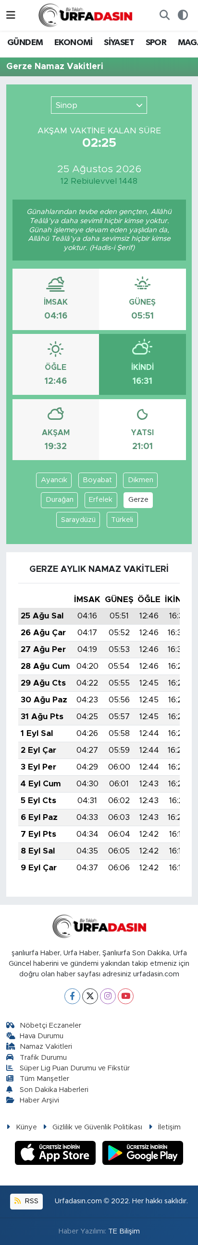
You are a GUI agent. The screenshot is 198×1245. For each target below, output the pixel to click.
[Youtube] (126, 996)
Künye (26, 1127)
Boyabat (97, 480)
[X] (90, 996)
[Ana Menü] (10, 15)
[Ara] (164, 15)
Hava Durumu (41, 1036)
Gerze (138, 499)
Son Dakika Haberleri (54, 1089)
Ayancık (54, 480)
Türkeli (122, 519)
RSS (30, 1201)
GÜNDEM (25, 42)
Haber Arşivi (39, 1100)
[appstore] (56, 1154)
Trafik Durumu (43, 1057)
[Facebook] (72, 996)
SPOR (156, 42)
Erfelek (100, 499)
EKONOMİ (73, 42)
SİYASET (119, 42)
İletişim (169, 1127)
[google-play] (143, 1154)
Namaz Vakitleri (46, 1046)
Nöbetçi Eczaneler (50, 1025)
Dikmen (140, 480)
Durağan (60, 499)
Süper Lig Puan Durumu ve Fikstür (75, 1068)
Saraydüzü (78, 519)
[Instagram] (108, 996)
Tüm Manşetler (44, 1078)
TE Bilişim (124, 1231)
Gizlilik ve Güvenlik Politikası (97, 1127)
